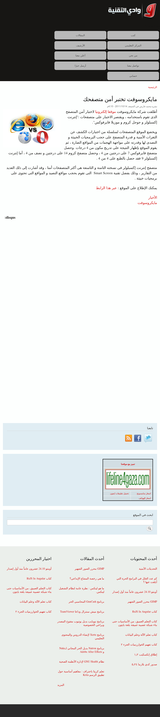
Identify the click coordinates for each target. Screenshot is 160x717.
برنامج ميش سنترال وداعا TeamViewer (82, 611)
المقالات (80, 35)
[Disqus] (79, 269)
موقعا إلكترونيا (105, 111)
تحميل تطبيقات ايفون (119, 493)
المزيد (60, 685)
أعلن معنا (80, 55)
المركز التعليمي (133, 45)
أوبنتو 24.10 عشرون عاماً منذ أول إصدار (134, 592)
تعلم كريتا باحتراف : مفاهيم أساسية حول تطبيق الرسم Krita (81, 673)
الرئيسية (152, 87)
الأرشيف (80, 45)
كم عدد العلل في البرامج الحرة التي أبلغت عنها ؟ (136, 580)
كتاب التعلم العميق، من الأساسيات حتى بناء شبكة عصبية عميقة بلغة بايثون (134, 623)
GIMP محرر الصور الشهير (142, 601)
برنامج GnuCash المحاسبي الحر (86, 601)
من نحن (133, 55)
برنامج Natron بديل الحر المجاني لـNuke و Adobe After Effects (81, 650)
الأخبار (152, 197)
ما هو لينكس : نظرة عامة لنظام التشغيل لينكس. (81, 590)
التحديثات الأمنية (148, 568)
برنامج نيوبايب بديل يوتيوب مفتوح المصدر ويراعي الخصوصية (80, 623)
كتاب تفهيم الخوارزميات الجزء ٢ (139, 644)
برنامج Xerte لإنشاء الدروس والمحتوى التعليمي (82, 636)
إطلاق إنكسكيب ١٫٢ (145, 654)
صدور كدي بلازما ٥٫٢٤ (144, 664)
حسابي (133, 76)
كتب (133, 35)
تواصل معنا (133, 65)
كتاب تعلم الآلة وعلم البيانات (141, 634)
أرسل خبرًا (80, 65)
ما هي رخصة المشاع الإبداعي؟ (87, 578)
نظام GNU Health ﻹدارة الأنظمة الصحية (81, 661)
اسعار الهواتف (145, 498)
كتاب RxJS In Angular (144, 611)
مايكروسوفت (147, 202)
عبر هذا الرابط (106, 187)
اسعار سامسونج (144, 493)
